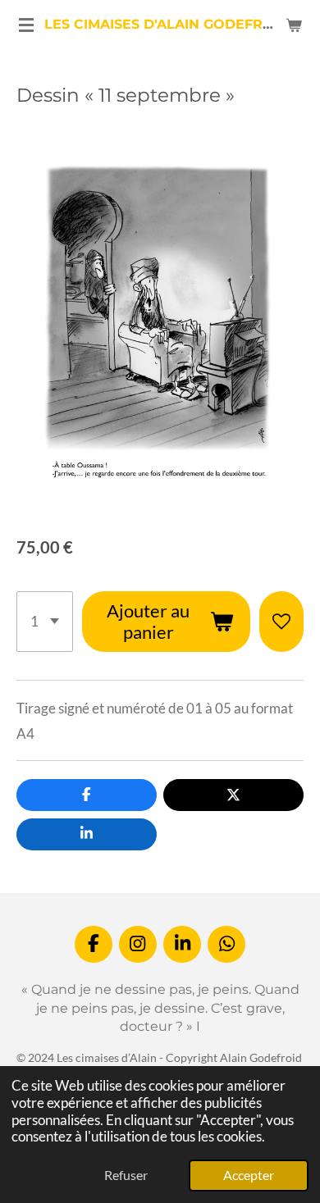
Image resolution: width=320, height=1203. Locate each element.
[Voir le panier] (294, 24)
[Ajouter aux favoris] (281, 621)
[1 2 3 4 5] (44, 621)
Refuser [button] (126, 1175)
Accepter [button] (248, 1175)
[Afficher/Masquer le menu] (26, 24)
